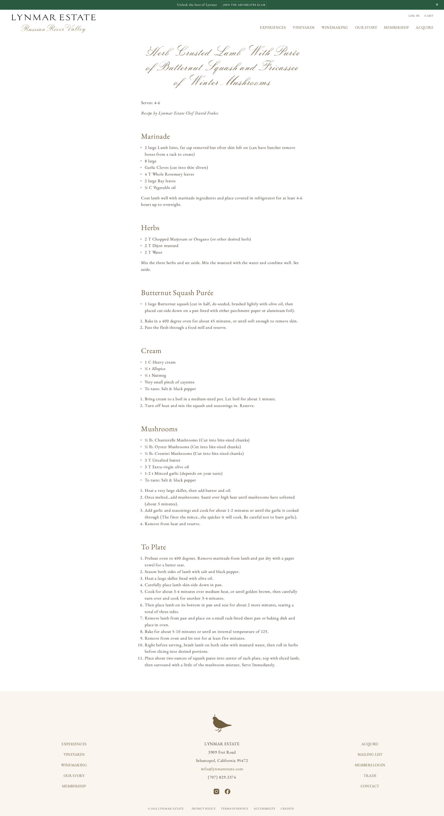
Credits (287, 808)
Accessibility (264, 808)
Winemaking (334, 27)
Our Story (366, 27)
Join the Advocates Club (244, 4)
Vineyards (303, 27)
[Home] (54, 23)
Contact (370, 786)
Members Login (370, 765)
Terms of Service (234, 808)
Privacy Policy (204, 808)
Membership (396, 27)
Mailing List (370, 754)
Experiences (273, 27)
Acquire (425, 27)
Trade (370, 775)
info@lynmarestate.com (222, 768)
